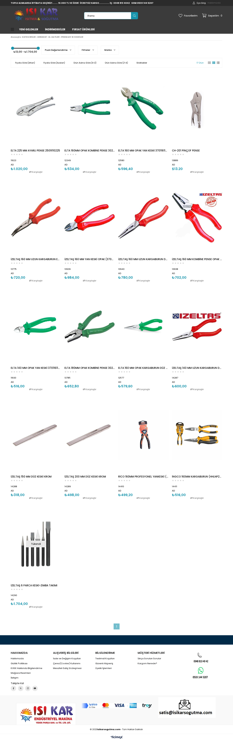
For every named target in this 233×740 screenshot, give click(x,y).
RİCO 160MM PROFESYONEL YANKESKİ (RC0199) (143, 476)
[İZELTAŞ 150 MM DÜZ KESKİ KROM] (36, 435)
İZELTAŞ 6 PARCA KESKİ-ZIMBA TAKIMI (34, 585)
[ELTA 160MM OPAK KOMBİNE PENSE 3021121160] (89, 109)
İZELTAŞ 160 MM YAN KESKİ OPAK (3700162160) (89, 259)
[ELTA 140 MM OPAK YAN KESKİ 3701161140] (36, 326)
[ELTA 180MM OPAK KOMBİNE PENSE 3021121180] (89, 326)
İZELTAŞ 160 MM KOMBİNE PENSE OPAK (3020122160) (197, 259)
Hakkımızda (214, 2)
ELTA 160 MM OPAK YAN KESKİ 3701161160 (143, 150)
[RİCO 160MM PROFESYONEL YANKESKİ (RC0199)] (143, 435)
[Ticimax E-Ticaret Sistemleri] (117, 737)
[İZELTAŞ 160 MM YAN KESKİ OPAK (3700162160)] (89, 218)
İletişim (14, 677)
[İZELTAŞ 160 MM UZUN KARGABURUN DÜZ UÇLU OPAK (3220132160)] (143, 218)
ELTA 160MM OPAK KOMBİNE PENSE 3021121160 (89, 150)
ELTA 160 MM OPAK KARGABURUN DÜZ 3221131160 (143, 368)
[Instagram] (28, 688)
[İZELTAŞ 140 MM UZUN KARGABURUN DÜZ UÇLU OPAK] (197, 326)
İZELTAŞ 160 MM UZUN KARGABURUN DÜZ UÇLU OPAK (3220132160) (143, 259)
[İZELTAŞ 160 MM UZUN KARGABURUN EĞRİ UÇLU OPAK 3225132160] (36, 218)
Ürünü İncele (48, 122)
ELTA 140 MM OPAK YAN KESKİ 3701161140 (36, 368)
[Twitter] (20, 688)
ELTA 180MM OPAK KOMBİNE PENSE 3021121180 (89, 368)
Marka (108, 50)
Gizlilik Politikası (19, 663)
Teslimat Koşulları (105, 658)
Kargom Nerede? (147, 663)
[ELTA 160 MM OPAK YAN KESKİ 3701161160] (143, 109)
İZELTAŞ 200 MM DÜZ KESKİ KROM (85, 476)
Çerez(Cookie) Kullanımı (66, 663)
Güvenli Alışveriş (104, 663)
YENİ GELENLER (28, 29)
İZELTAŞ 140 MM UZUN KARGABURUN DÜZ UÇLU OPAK (197, 368)
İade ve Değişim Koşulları (67, 658)
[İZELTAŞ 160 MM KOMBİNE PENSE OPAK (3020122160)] (197, 218)
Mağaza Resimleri (21, 673)
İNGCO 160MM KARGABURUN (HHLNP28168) (197, 476)
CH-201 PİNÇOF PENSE (186, 150)
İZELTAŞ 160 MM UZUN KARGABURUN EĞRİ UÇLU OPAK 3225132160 (36, 259)
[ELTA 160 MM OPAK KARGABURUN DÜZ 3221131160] (143, 326)
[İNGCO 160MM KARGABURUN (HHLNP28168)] (197, 435)
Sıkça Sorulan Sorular (149, 658)
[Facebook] (13, 688)
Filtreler (86, 50)
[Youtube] (35, 688)
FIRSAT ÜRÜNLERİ (83, 29)
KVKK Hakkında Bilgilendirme (26, 668)
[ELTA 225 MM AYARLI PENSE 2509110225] (36, 109)
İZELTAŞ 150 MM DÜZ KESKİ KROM (31, 476)
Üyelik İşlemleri (103, 668)
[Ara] (134, 15)
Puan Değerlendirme (56, 50)
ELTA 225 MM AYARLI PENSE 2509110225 (35, 150)
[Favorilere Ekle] (36, 122)
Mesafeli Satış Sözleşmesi (67, 668)
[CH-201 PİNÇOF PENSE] (197, 109)
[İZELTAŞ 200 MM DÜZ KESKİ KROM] (89, 435)
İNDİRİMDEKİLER (55, 29)
